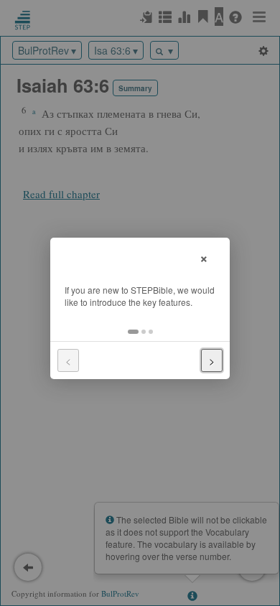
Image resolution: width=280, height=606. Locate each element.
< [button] (68, 360)
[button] (133, 332)
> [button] (212, 360)
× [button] (204, 256)
